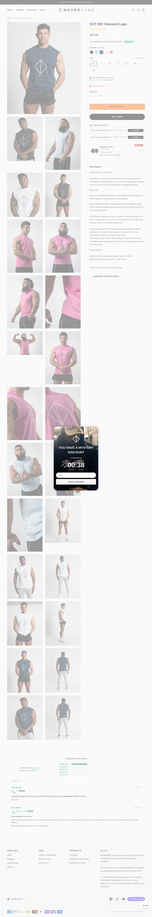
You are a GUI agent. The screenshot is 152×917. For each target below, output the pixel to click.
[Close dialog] (96, 429)
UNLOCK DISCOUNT (76, 482)
